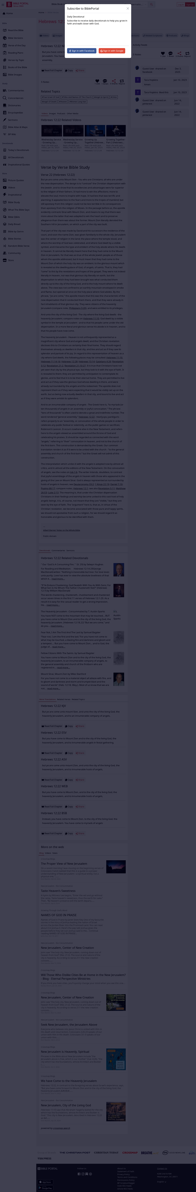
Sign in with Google (113, 50)
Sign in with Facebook (83, 50)
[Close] (128, 8)
